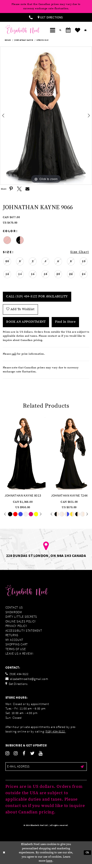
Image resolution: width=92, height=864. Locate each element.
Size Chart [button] (79, 252)
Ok (87, 852)
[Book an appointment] (68, 30)
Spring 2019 (42, 40)
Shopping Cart (16, 644)
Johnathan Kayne (23, 40)
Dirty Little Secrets (21, 617)
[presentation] (23, 452)
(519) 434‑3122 (55, 731)
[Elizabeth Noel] (23, 29)
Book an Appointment (26, 322)
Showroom (13, 612)
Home (8, 40)
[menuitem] (31, 17)
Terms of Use (15, 649)
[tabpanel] (46, 116)
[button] (52, 30)
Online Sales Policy (20, 621)
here (49, 861)
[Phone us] (31, 17)
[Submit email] (82, 766)
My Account (14, 640)
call (14, 354)
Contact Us (14, 607)
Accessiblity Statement (23, 631)
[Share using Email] (27, 189)
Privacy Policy (16, 626)
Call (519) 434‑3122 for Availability (37, 296)
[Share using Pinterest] (11, 189)
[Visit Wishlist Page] (77, 30)
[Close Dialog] (4, 852)
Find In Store (65, 322)
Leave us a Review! (19, 654)
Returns (12, 635)
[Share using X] (19, 189)
